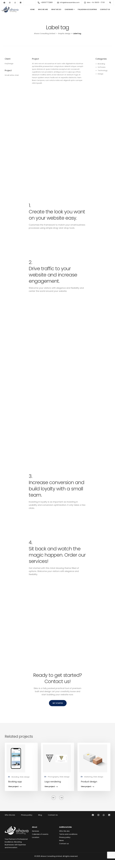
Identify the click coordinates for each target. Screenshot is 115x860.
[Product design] (93, 758)
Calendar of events (40, 834)
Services (35, 831)
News (61, 840)
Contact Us (105, 9)
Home (32, 9)
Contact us (64, 843)
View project (13, 787)
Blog (40, 815)
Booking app (15, 781)
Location (35, 837)
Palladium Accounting (87, 9)
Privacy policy (26, 815)
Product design (89, 781)
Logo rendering (52, 781)
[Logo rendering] (57, 758)
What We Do (56, 9)
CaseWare (69, 9)
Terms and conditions (68, 834)
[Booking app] (16, 758)
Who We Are (43, 9)
